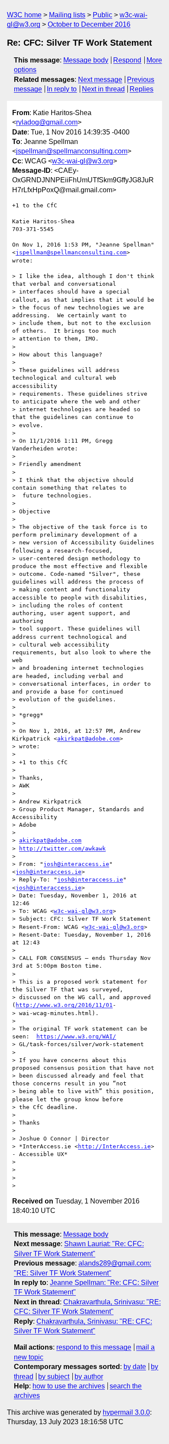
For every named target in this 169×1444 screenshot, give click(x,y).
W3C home (24, 15)
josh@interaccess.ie (76, 864)
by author (89, 1376)
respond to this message (93, 1347)
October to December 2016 (89, 24)
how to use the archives (68, 1386)
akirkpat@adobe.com (88, 738)
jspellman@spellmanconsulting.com (71, 151)
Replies (141, 89)
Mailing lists (67, 15)
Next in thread (103, 89)
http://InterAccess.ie (114, 1146)
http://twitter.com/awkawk (62, 848)
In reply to (62, 89)
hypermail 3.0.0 (126, 1412)
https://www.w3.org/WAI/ (76, 1036)
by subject (53, 1376)
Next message (100, 79)
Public (102, 15)
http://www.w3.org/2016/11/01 (64, 1005)
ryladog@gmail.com (47, 122)
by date (135, 1366)
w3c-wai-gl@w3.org (82, 161)
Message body (85, 60)
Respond (127, 60)
